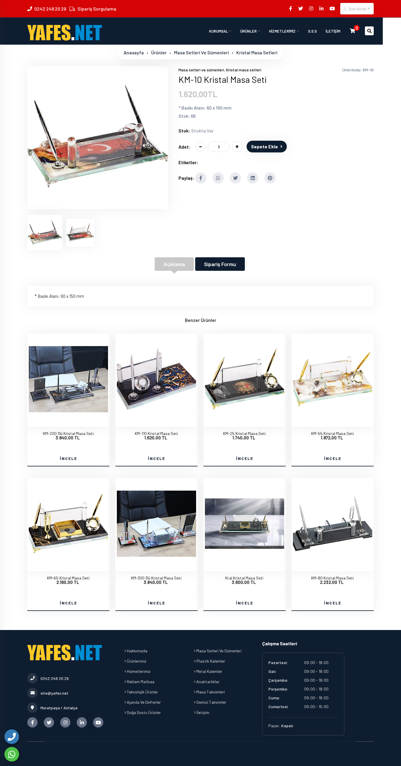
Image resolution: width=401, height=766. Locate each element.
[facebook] (291, 8)
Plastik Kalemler (210, 661)
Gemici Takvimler (211, 702)
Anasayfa (134, 52)
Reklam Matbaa (140, 681)
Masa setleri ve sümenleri (201, 52)
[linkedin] (321, 8)
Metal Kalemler (209, 671)
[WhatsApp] (11, 754)
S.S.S (312, 31)
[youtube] (333, 8)
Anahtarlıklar (208, 681)
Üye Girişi (357, 8)
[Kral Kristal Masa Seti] (244, 566)
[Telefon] (11, 736)
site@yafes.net (54, 693)
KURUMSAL (219, 31)
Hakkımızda (136, 650)
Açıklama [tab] (174, 264)
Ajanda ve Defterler (143, 702)
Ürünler (159, 52)
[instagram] (311, 8)
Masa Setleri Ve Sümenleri (219, 650)
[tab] (45, 232)
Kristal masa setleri (256, 52)
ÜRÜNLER (248, 31)
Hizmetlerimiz (138, 671)
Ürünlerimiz (136, 661)
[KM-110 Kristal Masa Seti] (156, 421)
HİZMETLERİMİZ (282, 31)
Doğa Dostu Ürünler (143, 712)
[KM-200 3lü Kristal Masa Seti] (68, 421)
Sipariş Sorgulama (96, 8)
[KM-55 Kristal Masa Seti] (332, 421)
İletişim (202, 712)
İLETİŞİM (333, 31)
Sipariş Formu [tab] (220, 264)
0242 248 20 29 (50, 8)
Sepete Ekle (264, 146)
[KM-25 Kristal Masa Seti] (244, 421)
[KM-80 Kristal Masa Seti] (332, 566)
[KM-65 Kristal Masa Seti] (68, 566)
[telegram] (301, 8)
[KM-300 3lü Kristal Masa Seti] (156, 566)
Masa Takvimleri (210, 691)
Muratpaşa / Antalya (59, 707)
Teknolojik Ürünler (142, 691)
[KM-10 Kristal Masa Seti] (97, 205)
